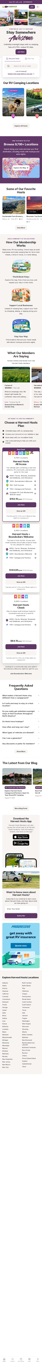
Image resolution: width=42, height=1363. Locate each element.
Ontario (24, 1055)
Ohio (23, 988)
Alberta (24, 1032)
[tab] (13, 58)
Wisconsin (25, 1026)
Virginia (24, 1018)
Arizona (4, 988)
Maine (4, 1032)
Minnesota (5, 1043)
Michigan (5, 1040)
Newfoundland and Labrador (28, 1044)
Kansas (4, 1024)
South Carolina (27, 1002)
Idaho (4, 1013)
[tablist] (21, 58)
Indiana (4, 1018)
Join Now (21, 52)
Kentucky (5, 1026)
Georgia (5, 1007)
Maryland (5, 1034)
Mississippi (5, 1045)
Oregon (24, 994)
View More (21, 228)
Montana (5, 1051)
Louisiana (5, 1029)
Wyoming (25, 1029)
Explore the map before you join (20, 74)
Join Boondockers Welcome (21, 674)
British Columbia (27, 1034)
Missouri (5, 1048)
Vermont (25, 1015)
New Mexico (6, 1064)
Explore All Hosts (21, 126)
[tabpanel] (21, 66)
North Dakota (26, 985)
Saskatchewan (27, 1064)
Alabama (5, 983)
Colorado (5, 996)
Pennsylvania (26, 996)
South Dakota (26, 1004)
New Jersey (6, 1062)
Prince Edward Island (29, 1058)
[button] (35, 481)
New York (5, 1067)
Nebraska (5, 1054)
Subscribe (21, 916)
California (5, 994)
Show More (21, 751)
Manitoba (25, 1037)
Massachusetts (7, 1037)
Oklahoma (25, 991)
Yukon (24, 1066)
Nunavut (24, 1053)
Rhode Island (26, 999)
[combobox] (22, 66)
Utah (23, 1013)
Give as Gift (21, 511)
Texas (24, 1010)
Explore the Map (20, 168)
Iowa (3, 1021)
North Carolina (26, 983)
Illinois (4, 1015)
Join (31, 7)
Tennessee (25, 1007)
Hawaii (4, 1010)
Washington (26, 1021)
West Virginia (26, 1024)
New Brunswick (27, 1040)
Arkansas (5, 991)
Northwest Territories (29, 1047)
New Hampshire (7, 1059)
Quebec (24, 1061)
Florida (4, 1004)
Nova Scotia (26, 1050)
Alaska (4, 985)
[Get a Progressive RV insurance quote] (21, 945)
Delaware (5, 1002)
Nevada (4, 1056)
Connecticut (6, 999)
